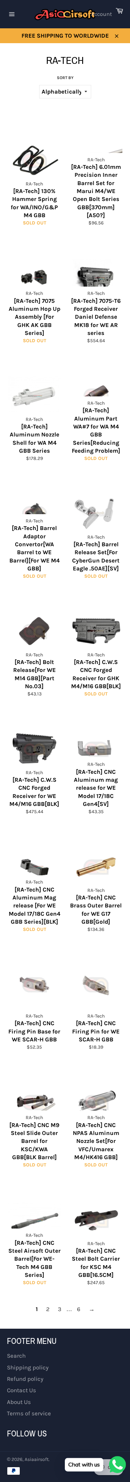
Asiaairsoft (37, 1459)
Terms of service (29, 1413)
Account (101, 14)
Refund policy (25, 1378)
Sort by (65, 77)
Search (16, 1355)
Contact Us (21, 1390)
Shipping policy (28, 1367)
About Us (19, 1401)
